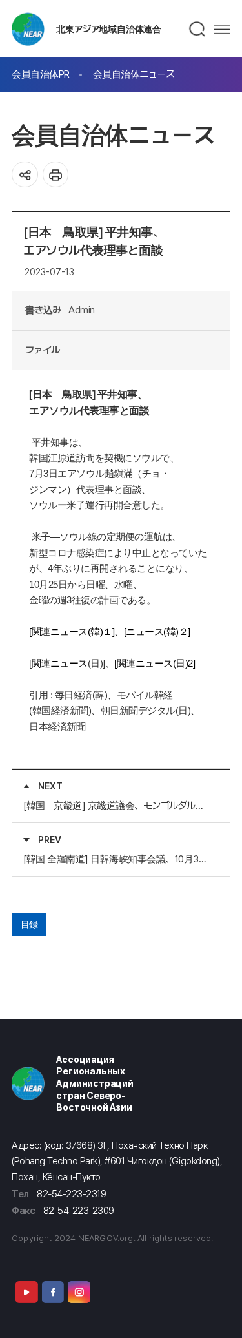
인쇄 (56, 175)
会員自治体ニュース (134, 74)
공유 (25, 175)
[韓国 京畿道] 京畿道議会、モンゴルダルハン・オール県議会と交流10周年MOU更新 (116, 805)
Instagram (79, 1292)
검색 (198, 29)
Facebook (53, 1292)
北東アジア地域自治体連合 (108, 28)
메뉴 (222, 29)
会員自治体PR (41, 74)
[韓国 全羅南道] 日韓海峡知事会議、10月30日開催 (116, 859)
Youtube (26, 1292)
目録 (29, 924)
